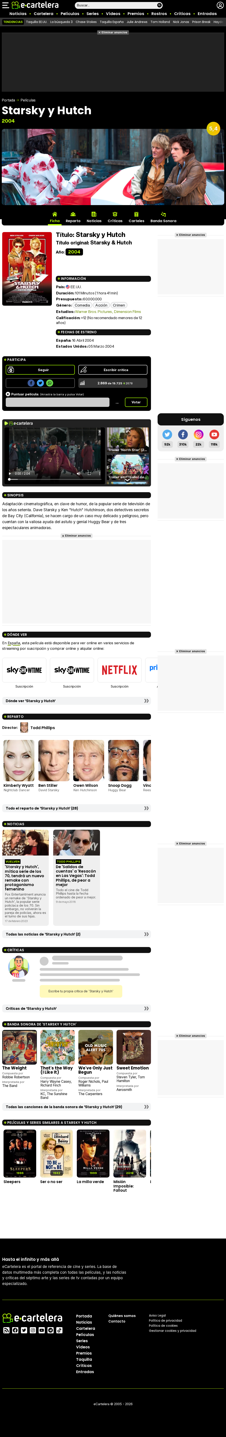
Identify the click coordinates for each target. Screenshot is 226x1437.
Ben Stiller (48, 785)
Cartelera (43, 13)
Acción (101, 305)
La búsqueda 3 (61, 22)
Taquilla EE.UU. (36, 22)
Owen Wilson (85, 785)
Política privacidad (165, 1320)
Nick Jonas (181, 22)
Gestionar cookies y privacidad (172, 1330)
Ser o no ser (51, 1181)
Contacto (116, 1321)
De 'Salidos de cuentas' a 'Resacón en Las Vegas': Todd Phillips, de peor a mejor (76, 875)
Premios (136, 13)
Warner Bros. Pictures (93, 311)
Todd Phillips (42, 727)
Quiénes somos (122, 1315)
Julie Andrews (137, 22)
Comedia (82, 305)
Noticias (17, 13)
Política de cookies (163, 1325)
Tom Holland (160, 22)
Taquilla (84, 1359)
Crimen (119, 305)
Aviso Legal (157, 1315)
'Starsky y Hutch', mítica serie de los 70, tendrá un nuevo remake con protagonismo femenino (24, 878)
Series (93, 13)
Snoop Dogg (120, 785)
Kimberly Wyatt (19, 785)
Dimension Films (127, 311)
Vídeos (113, 13)
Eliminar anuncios (114, 32)
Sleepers (12, 1181)
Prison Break (201, 22)
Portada (8, 100)
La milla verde (90, 1181)
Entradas (207, 13)
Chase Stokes (86, 22)
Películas (70, 13)
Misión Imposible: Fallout (123, 1186)
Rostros (159, 13)
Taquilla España (112, 22)
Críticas (182, 13)
